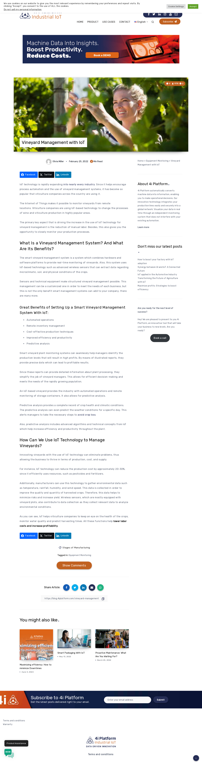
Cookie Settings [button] (176, 6)
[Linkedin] (159, 14)
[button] (9, 754)
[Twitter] (153, 14)
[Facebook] (149, 14)
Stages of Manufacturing (76, 547)
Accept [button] (193, 6)
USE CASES (108, 21)
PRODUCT (92, 21)
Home (141, 161)
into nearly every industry (79, 184)
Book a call (160, 338)
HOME (80, 21)
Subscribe (168, 21)
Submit (161, 699)
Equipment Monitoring (80, 555)
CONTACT (124, 21)
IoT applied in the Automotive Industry (157, 274)
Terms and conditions (14, 720)
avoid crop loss (87, 414)
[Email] (176, 14)
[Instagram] (165, 14)
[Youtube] (170, 14)
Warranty (7, 724)
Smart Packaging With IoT (71, 653)
